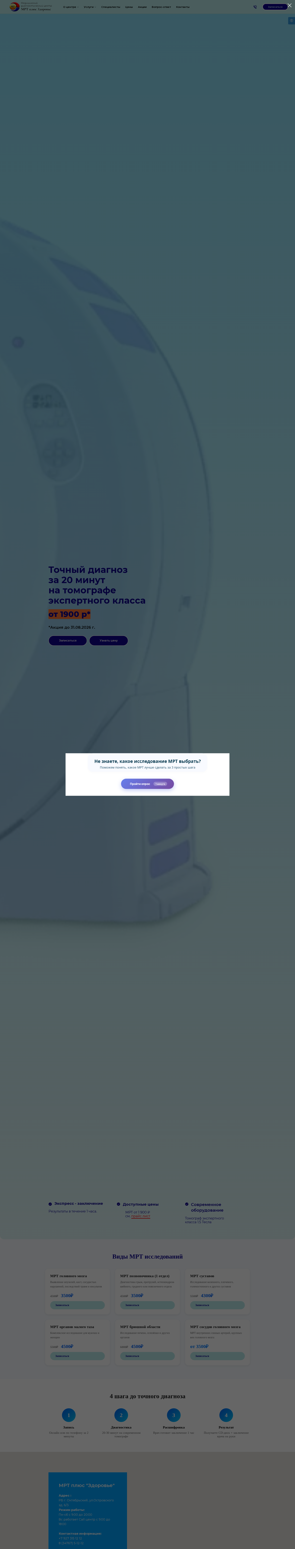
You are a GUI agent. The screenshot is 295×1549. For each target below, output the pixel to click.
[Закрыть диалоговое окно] (288, 5)
